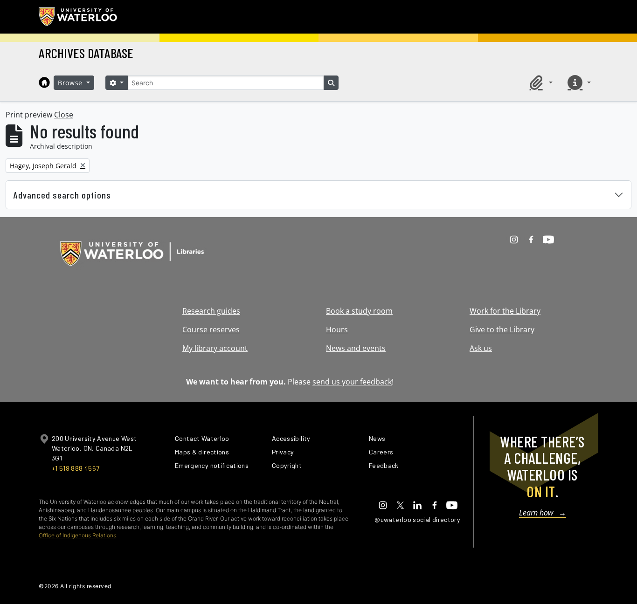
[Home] (44, 82)
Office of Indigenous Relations (77, 535)
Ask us (481, 348)
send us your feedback (352, 382)
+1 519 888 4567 (75, 468)
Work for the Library (505, 311)
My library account (215, 348)
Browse (71, 82)
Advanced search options (62, 194)
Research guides (211, 311)
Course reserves (211, 329)
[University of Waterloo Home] (78, 16)
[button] (539, 82)
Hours (337, 329)
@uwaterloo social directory (417, 519)
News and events (356, 348)
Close (63, 115)
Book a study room (359, 311)
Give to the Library (502, 329)
